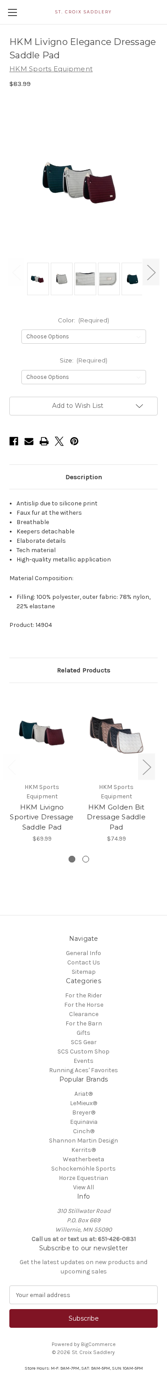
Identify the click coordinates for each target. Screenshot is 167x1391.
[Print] (44, 441)
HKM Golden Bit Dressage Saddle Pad (116, 817)
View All (83, 1187)
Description (83, 477)
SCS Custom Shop (83, 1051)
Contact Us (83, 962)
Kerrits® (83, 1150)
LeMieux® (83, 1103)
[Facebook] (13, 441)
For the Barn (83, 1023)
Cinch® (83, 1131)
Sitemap (84, 972)
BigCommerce (98, 1344)
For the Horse (83, 1005)
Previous (16, 272)
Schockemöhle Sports (83, 1168)
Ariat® (83, 1094)
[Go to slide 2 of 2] (85, 859)
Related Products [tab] (83, 670)
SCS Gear (84, 1042)
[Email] (28, 441)
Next (151, 272)
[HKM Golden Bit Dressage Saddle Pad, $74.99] (116, 735)
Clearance (83, 1014)
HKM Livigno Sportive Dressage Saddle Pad (41, 817)
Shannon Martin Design (83, 1140)
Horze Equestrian (83, 1178)
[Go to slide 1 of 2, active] (72, 859)
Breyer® (83, 1112)
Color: (84, 320)
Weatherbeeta (83, 1159)
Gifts (83, 1033)
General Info (83, 953)
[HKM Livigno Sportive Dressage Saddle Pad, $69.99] (42, 735)
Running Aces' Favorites (83, 1070)
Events (83, 1061)
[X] (59, 441)
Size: (84, 360)
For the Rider (83, 995)
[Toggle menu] (12, 12)
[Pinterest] (74, 441)
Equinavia (84, 1122)
